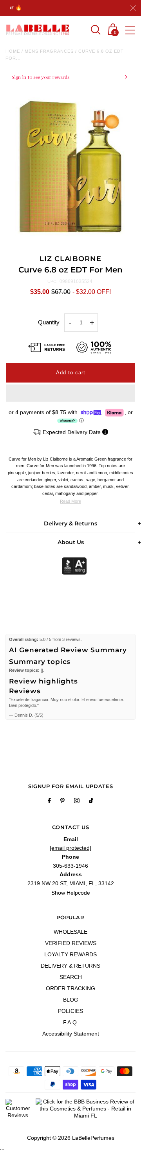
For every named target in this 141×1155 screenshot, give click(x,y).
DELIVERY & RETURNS (70, 966)
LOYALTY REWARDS (70, 954)
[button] (70, 393)
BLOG (70, 1000)
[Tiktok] (91, 802)
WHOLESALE (70, 932)
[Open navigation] (130, 30)
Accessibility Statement (70, 1033)
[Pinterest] (62, 802)
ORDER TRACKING (70, 988)
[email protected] (70, 848)
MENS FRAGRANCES (49, 51)
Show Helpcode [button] (70, 893)
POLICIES (70, 1011)
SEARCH (71, 977)
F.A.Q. (70, 1022)
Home (12, 51)
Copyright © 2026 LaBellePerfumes (70, 1138)
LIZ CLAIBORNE (70, 258)
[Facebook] (49, 802)
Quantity (49, 322)
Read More (70, 501)
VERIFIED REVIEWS (70, 943)
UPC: (52, 281)
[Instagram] (77, 802)
